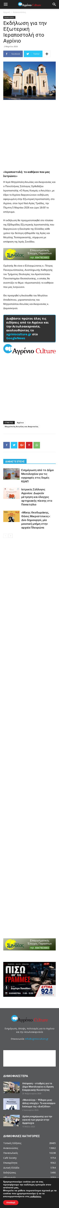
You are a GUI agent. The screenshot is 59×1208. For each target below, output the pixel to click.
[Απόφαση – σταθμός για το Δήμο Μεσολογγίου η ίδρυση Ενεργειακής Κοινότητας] (11, 1087)
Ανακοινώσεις (19, 12)
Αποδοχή (10, 1202)
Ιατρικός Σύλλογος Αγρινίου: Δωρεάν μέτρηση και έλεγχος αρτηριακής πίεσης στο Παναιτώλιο (36, 497)
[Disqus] (29, 587)
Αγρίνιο (20, 422)
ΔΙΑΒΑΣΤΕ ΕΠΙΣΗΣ (15, 461)
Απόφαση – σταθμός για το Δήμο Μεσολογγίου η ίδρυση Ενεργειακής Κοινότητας (38, 1086)
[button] (54, 4)
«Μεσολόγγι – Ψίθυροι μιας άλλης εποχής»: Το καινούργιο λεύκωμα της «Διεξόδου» (38, 1103)
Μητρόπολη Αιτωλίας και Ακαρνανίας (21, 426)
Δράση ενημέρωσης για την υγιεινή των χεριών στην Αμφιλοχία (37, 1119)
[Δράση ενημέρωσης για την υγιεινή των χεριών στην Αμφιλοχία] (11, 1120)
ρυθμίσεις (35, 1196)
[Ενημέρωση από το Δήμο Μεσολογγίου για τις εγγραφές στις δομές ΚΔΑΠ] (11, 474)
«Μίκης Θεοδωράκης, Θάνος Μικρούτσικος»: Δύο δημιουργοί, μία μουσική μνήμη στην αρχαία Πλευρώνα (35, 520)
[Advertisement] (29, 133)
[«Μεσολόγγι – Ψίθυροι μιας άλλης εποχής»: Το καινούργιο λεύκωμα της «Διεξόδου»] (11, 1104)
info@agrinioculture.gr (36, 1038)
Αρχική (6, 12)
